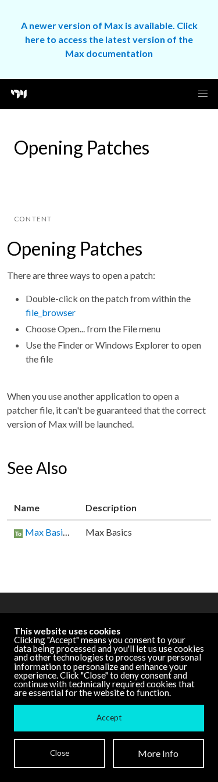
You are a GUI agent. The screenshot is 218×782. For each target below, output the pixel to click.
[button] (203, 94)
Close (59, 753)
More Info (158, 753)
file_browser (51, 312)
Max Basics (48, 531)
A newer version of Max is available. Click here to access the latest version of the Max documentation (109, 39)
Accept (109, 717)
